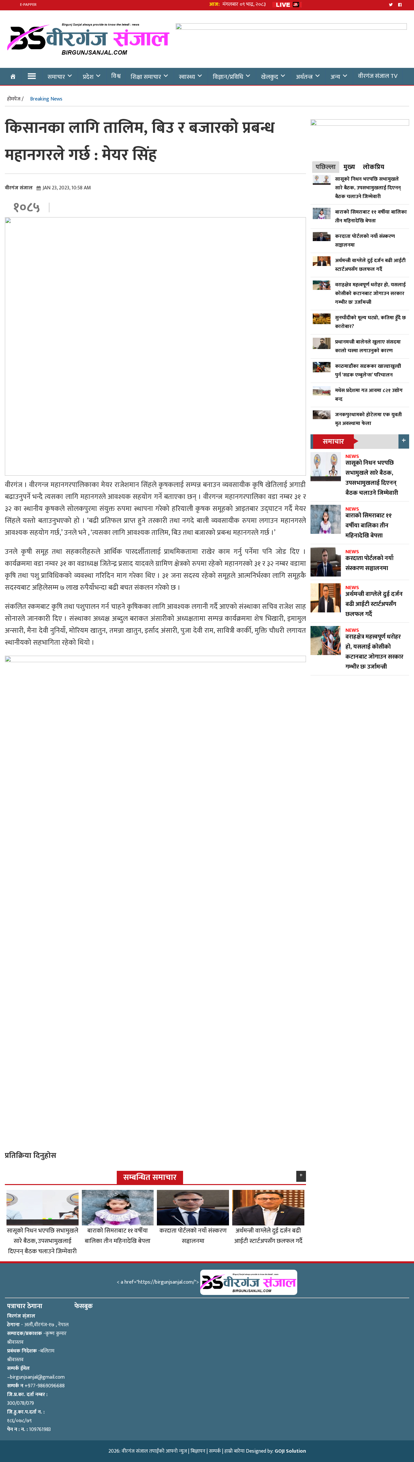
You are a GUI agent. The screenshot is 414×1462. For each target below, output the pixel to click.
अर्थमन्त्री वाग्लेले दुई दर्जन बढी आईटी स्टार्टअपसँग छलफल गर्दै (268, 1235)
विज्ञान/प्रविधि (228, 77)
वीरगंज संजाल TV (378, 76)
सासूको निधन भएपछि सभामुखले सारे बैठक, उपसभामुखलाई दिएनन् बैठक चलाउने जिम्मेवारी (42, 1240)
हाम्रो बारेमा (234, 1451)
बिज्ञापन (198, 1451)
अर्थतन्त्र (304, 77)
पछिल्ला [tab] (326, 167)
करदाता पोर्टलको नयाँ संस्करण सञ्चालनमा (193, 1235)
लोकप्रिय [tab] (373, 167)
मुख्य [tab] (349, 167)
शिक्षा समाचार (146, 77)
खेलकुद (269, 77)
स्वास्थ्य (187, 77)
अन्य (335, 77)
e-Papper (28, 4)
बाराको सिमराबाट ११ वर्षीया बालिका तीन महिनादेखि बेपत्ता (117, 1235)
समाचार (56, 77)
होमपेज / (15, 99)
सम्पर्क (215, 1451)
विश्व (116, 76)
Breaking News (46, 99)
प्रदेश (88, 77)
